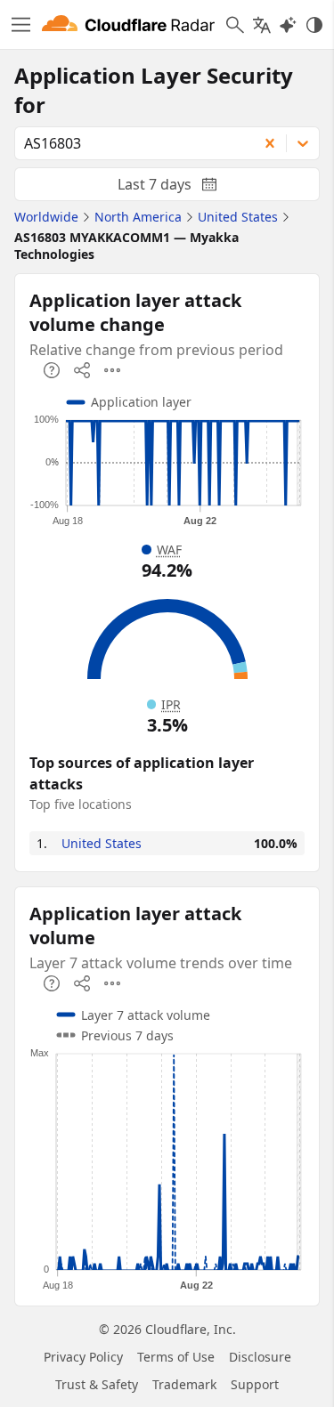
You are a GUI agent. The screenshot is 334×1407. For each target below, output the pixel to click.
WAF (169, 549)
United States (101, 843)
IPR (171, 704)
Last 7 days (182, 187)
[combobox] (130, 143)
